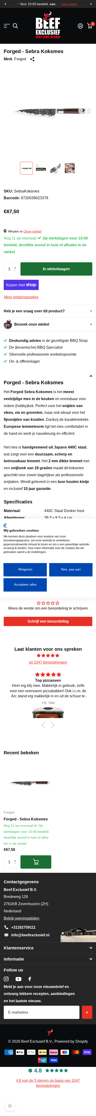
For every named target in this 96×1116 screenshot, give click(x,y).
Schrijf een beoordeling (48, 621)
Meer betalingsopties (21, 297)
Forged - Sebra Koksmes (26, 819)
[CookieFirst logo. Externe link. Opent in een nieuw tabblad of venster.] (5, 525)
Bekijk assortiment (6, 26)
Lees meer (69, 4)
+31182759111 (23, 927)
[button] (5, 4)
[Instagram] (6, 979)
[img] (48, 655)
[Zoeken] (15, 26)
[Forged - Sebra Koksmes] (27, 782)
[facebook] (29, 979)
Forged (20, 59)
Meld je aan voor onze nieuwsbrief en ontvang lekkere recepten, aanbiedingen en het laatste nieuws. (39, 994)
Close (48, 947)
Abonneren (87, 1012)
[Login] (80, 25)
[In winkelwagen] (36, 862)
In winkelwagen (56, 269)
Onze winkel (32, 231)
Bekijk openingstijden (21, 918)
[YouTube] (18, 979)
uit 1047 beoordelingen (48, 662)
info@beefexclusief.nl (30, 935)
